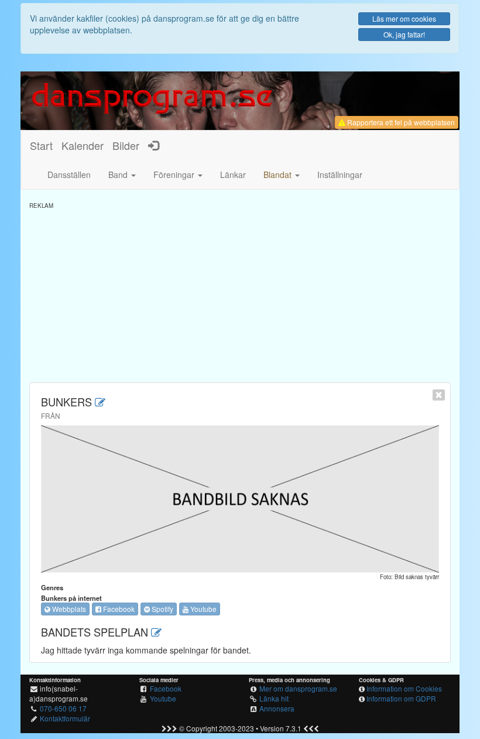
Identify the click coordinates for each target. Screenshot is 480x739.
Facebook (118, 609)
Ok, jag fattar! (404, 34)
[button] (281, 174)
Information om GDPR (401, 698)
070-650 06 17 (63, 708)
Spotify (161, 609)
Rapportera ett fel (400, 122)
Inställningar (339, 174)
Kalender (82, 145)
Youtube (202, 609)
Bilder (125, 145)
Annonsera (276, 708)
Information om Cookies (404, 688)
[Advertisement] (240, 292)
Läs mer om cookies (404, 18)
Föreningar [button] (175, 174)
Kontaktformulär (65, 718)
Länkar (233, 174)
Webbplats (68, 609)
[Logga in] (153, 145)
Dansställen (69, 174)
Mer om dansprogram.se (298, 688)
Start (41, 145)
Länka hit (274, 698)
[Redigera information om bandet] (100, 401)
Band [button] (119, 174)
